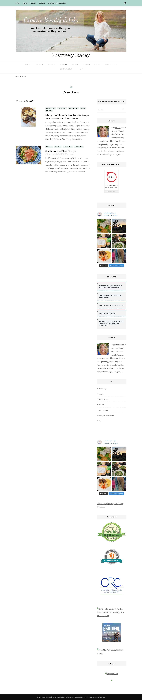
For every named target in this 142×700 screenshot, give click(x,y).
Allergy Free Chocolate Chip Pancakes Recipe (67, 114)
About (25, 3)
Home (18, 3)
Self (26, 65)
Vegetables (68, 146)
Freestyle (38, 65)
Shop (80, 69)
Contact (32, 3)
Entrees (49, 146)
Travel (62, 65)
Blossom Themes (87, 697)
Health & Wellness (66, 69)
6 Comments (70, 154)
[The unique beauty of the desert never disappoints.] (119, 226)
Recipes (50, 65)
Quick (83, 108)
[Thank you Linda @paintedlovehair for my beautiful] (119, 256)
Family (73, 65)
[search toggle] (125, 3)
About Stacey (102, 389)
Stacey (48, 118)
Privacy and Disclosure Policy (57, 3)
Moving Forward (111, 65)
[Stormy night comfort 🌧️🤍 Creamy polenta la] (104, 256)
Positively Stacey (71, 55)
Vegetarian (79, 146)
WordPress (102, 697)
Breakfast (62, 108)
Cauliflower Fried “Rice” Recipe (60, 150)
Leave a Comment (72, 118)
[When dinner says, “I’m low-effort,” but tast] (119, 241)
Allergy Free (50, 108)
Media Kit (42, 3)
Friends (85, 65)
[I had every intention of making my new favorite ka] (104, 241)
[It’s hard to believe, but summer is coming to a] (104, 226)
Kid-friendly (73, 108)
